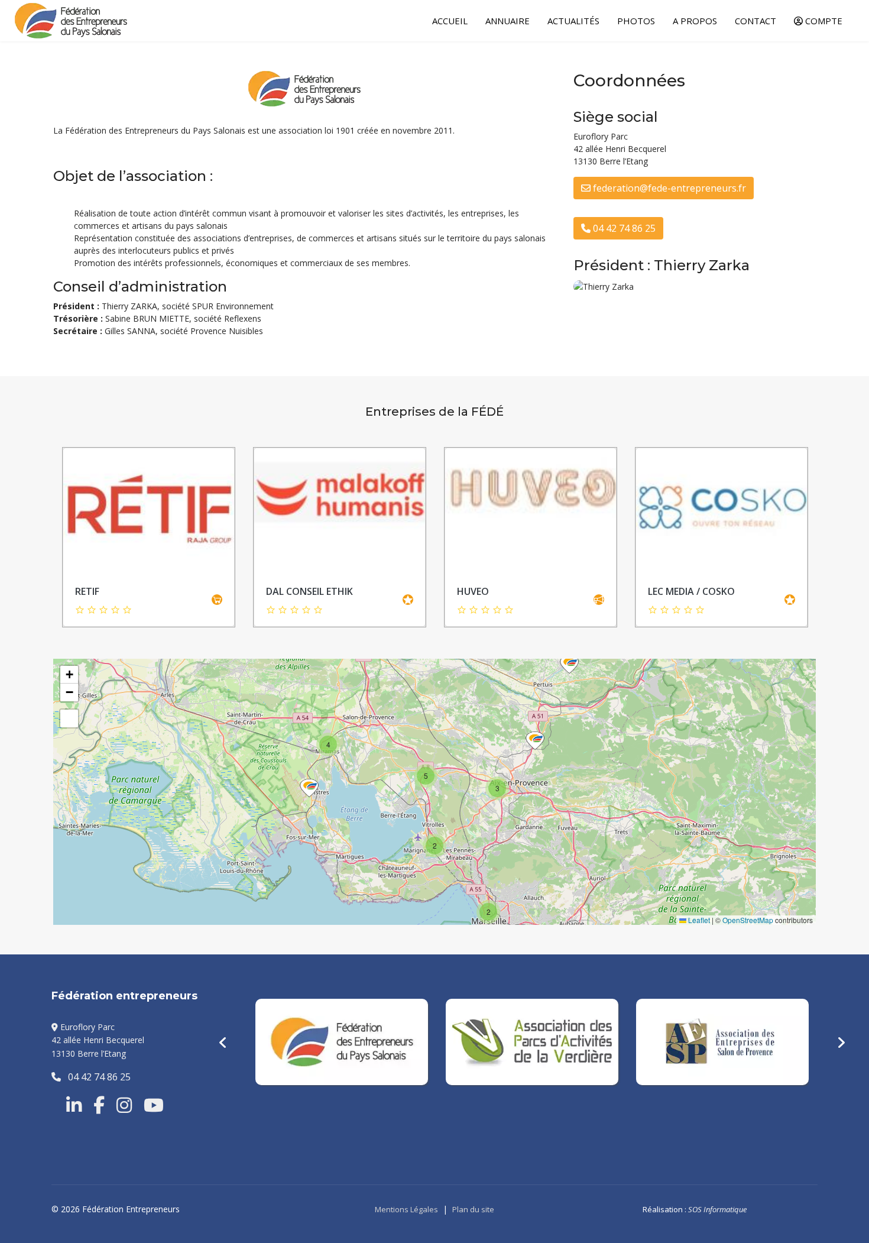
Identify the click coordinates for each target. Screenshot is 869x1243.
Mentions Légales (406, 1209)
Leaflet (698, 920)
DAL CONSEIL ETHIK (309, 591)
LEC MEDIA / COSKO (691, 591)
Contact (755, 21)
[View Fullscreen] (69, 718)
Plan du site (473, 1209)
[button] (569, 664)
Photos (636, 21)
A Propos (695, 21)
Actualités (573, 21)
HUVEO (473, 591)
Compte (822, 21)
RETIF (87, 591)
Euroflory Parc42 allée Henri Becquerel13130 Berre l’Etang (97, 1040)
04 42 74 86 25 (623, 228)
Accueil (450, 21)
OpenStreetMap (747, 920)
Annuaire (507, 21)
